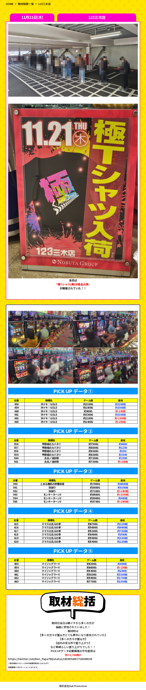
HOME (9, 4)
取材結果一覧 (26, 4)
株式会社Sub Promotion (73, 686)
